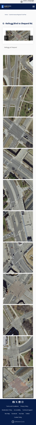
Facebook (14, 413)
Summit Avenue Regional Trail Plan (17, 14)
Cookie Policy (18, 417)
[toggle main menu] (33, 6)
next (31, 38)
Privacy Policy (24, 406)
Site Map (7, 413)
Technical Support (27, 410)
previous (6, 38)
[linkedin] (19, 402)
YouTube (21, 413)
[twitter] (16, 402)
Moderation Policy (7, 410)
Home (6, 14)
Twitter (28, 413)
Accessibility (17, 410)
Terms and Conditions (12, 406)
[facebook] (13, 402)
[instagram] (22, 402)
